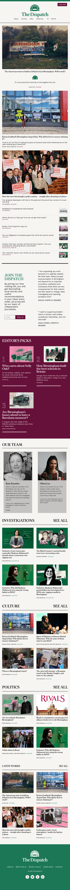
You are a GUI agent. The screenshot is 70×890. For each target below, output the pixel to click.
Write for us (21, 867)
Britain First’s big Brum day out (14, 226)
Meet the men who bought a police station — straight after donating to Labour (34, 197)
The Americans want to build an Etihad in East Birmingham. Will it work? (35, 72)
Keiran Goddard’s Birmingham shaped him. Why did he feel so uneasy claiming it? (15, 639)
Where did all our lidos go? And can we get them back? (24, 218)
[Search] (48, 19)
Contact (59, 867)
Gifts (31, 19)
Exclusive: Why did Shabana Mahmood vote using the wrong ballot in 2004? (15, 590)
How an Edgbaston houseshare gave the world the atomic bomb (28, 235)
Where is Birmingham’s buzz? (14, 671)
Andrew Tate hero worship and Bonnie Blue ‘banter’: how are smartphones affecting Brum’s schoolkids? (26, 245)
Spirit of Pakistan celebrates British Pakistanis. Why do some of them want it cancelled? (51, 639)
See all (60, 520)
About (16, 19)
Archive (24, 19)
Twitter (8, 510)
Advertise (39, 19)
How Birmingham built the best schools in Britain (51, 368)
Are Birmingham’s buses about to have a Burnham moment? (16, 414)
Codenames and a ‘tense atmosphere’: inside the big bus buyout (17, 505)
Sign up (20, 317)
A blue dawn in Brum (11, 750)
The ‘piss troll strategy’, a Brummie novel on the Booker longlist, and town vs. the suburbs (50, 673)
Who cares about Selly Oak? (16, 367)
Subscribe (62, 4)
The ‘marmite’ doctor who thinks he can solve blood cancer (26, 253)
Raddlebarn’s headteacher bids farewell (17, 209)
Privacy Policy (35, 867)
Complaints (48, 867)
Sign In (53, 19)
